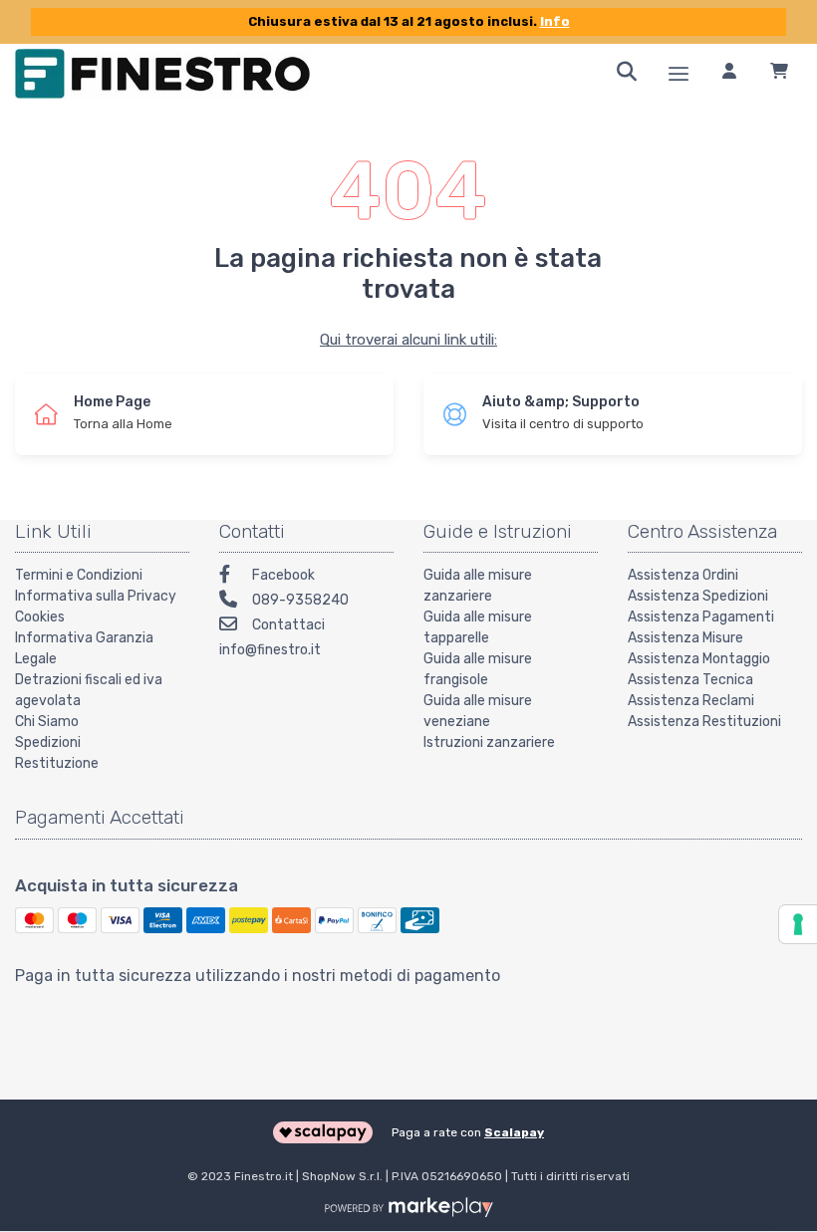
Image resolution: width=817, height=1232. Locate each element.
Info (555, 21)
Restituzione (57, 763)
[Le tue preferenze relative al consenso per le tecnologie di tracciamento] (798, 924)
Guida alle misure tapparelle (477, 627)
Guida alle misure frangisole (477, 669)
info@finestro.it (270, 649)
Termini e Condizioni (78, 575)
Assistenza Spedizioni (698, 596)
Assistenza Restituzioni (704, 721)
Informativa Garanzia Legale (84, 648)
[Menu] (678, 74)
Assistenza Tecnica (690, 679)
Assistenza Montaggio (699, 658)
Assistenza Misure (685, 637)
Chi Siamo (47, 721)
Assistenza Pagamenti (701, 617)
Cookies (40, 617)
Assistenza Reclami (691, 700)
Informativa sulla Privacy (95, 596)
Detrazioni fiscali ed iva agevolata (88, 690)
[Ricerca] (627, 74)
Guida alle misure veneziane (477, 711)
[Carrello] (779, 74)
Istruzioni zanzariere (489, 742)
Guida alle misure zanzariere (477, 586)
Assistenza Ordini (683, 575)
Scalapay (514, 1132)
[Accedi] (729, 74)
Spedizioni (48, 742)
